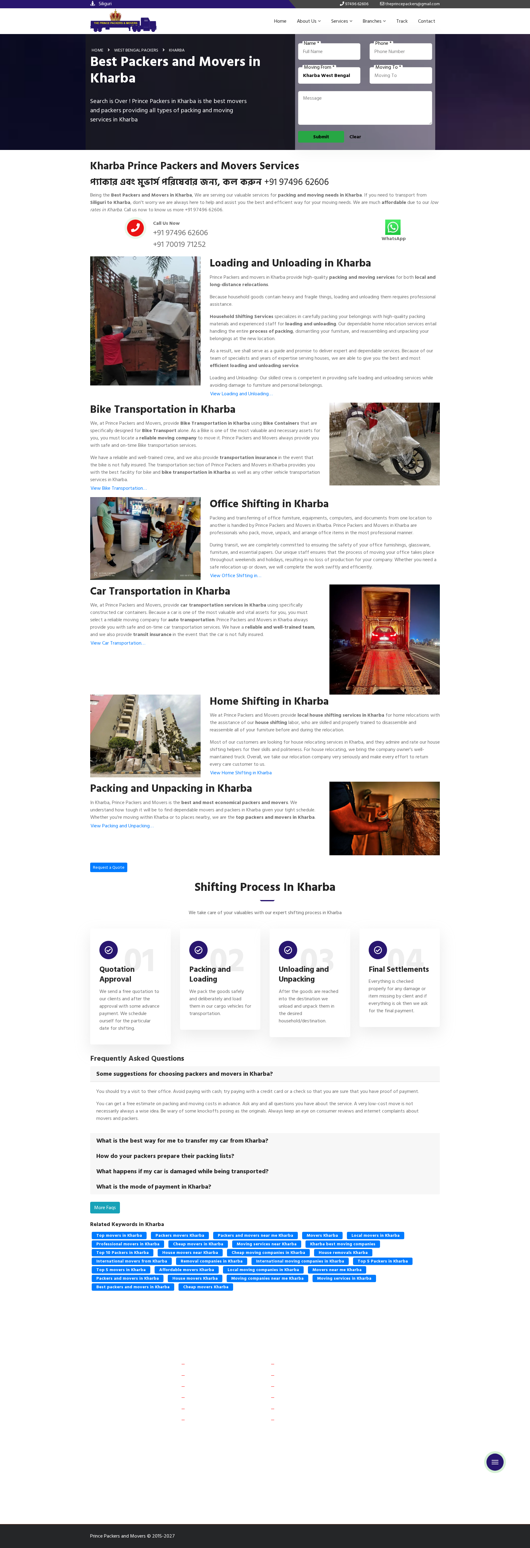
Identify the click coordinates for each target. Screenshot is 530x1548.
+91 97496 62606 (296, 182)
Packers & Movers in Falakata (258, 1479)
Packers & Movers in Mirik (186, 1489)
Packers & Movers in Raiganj (184, 1468)
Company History (207, 1364)
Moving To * (388, 67)
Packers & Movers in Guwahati (124, 1457)
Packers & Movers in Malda (120, 1468)
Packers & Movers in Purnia (251, 1457)
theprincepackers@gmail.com (406, 1423)
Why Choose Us (205, 1397)
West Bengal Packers (136, 50)
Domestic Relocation (300, 1364)
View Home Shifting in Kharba (241, 773)
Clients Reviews (205, 1375)
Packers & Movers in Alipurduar (124, 1446)
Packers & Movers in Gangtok (396, 1446)
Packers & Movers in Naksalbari (251, 1489)
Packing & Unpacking (300, 1419)
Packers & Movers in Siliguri (190, 1446)
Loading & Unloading (300, 1408)
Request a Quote (109, 867)
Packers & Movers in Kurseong (320, 1489)
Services (339, 21)
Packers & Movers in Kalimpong (389, 1489)
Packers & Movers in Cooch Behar (324, 1446)
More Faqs (105, 1208)
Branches (372, 21)
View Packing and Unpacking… (122, 826)
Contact (426, 21)
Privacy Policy (203, 1419)
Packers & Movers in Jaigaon (255, 1446)
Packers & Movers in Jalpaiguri (250, 1468)
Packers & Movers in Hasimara (123, 1500)
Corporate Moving (298, 1375)
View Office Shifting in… (235, 576)
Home (280, 21)
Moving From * (319, 67)
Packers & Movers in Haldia (383, 1468)
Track (402, 21)
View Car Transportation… (117, 643)
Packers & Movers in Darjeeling (124, 1479)
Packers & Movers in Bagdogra (317, 1457)
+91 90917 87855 (395, 1408)
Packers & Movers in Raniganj (122, 1489)
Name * (311, 43)
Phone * (383, 43)
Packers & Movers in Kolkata (385, 1457)
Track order (201, 1408)
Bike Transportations (300, 1397)
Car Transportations (299, 1386)
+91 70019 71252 (179, 244)
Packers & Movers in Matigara (392, 1479)
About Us (307, 21)
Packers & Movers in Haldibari (325, 1479)
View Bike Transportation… (118, 488)
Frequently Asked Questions (218, 1386)
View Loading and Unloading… (241, 394)
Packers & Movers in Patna (189, 1457)
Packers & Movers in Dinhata (192, 1479)
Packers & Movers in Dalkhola (318, 1468)
